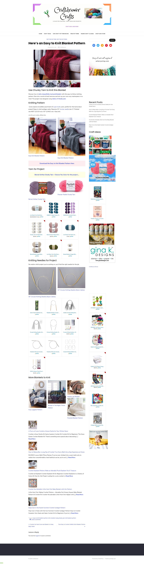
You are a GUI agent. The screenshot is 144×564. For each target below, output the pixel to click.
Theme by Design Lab (110, 558)
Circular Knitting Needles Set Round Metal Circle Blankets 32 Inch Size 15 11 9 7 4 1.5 (70, 351)
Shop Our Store (100, 33)
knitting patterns (62, 39)
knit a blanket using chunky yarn (56, 518)
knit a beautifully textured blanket (50, 94)
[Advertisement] (102, 88)
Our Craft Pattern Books (61, 33)
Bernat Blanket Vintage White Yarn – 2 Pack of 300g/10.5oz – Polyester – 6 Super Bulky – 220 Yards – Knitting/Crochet (70, 254)
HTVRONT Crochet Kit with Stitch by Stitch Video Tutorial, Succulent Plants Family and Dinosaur (97, 307)
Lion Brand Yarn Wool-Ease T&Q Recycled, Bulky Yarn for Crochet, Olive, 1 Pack (53, 254)
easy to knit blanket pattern (40, 518)
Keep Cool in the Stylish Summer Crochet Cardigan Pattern (46, 508)
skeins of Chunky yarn (59, 99)
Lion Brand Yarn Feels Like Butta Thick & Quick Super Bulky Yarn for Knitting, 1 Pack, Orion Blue (70, 234)
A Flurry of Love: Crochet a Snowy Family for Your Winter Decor (48, 431)
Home (40, 33)
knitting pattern (51, 39)
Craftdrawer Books (93, 266)
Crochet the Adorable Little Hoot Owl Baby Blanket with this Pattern (50, 489)
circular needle (64, 109)
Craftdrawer (63, 47)
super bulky (57, 107)
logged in (37, 536)
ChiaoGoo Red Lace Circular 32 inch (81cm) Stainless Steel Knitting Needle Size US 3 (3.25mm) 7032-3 (37, 351)
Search (112, 40)
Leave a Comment (36, 519)
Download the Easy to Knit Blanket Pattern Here (57, 163)
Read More (31, 439)
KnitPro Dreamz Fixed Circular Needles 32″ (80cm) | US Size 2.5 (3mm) (37, 371)
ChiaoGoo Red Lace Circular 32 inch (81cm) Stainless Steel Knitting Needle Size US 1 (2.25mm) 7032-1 (53, 351)
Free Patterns (74, 33)
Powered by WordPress (97, 558)
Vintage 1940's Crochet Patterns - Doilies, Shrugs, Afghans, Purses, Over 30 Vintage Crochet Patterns (97, 425)
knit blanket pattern (70, 518)
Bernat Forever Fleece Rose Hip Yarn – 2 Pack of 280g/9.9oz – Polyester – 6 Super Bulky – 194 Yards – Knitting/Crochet (53, 234)
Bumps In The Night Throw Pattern (56, 407)
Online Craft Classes (87, 33)
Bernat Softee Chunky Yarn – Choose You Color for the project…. (57, 175)
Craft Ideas (47, 33)
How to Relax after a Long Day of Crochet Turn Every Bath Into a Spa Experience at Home (56, 452)
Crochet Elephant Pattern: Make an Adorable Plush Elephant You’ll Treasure (52, 471)
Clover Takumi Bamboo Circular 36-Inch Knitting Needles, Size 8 (37, 312)
